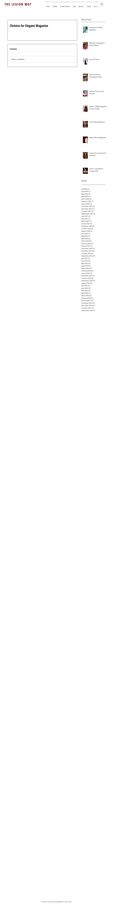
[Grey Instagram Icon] (102, 4)
